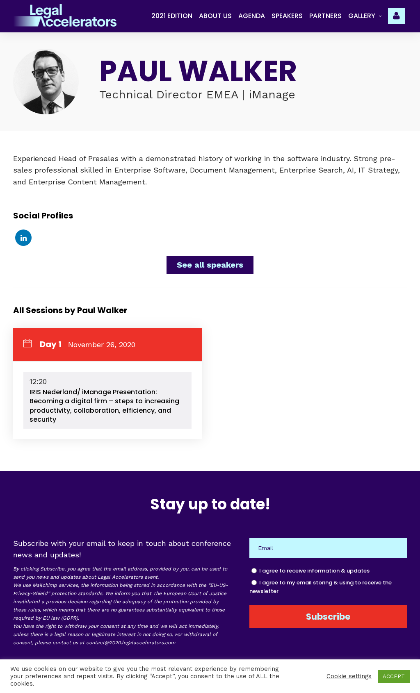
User (397, 15)
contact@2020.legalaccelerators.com (130, 642)
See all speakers (210, 265)
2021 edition (171, 15)
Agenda (251, 15)
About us (215, 15)
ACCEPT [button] (394, 676)
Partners (325, 15)
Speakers (287, 15)
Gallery (361, 15)
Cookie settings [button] (349, 676)
